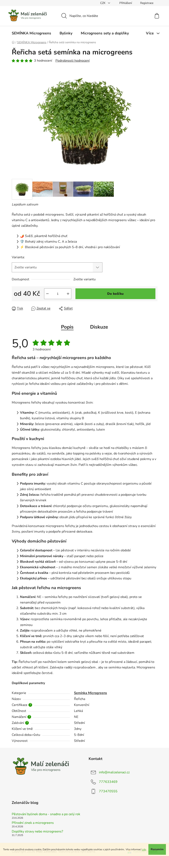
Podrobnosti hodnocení (72, 60)
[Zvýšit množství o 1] (68, 294)
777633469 (108, 782)
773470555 (108, 791)
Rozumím (157, 849)
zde (144, 849)
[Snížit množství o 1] (47, 294)
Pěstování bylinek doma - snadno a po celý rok (46, 814)
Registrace (146, 3)
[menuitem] (31, 33)
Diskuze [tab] (99, 327)
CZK (103, 3)
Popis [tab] (67, 327)
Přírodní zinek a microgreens (33, 823)
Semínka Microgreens (90, 693)
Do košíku (115, 293)
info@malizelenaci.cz (114, 772)
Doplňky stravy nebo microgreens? (37, 832)
